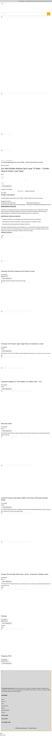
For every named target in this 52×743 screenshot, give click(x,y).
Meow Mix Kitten (6, 423)
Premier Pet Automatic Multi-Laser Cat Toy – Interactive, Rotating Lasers (24, 574)
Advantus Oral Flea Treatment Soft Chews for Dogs (18, 271)
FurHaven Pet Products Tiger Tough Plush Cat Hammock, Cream (22, 344)
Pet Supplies (9, 160)
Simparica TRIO (6, 656)
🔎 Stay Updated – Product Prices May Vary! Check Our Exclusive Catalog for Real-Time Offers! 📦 (29, 1)
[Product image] (4, 263)
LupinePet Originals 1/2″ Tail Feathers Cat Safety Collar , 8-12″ (21, 381)
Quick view (2, 268)
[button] (50, 7)
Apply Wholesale (6, 186)
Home (2, 160)
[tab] (20, 191)
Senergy (3, 616)
